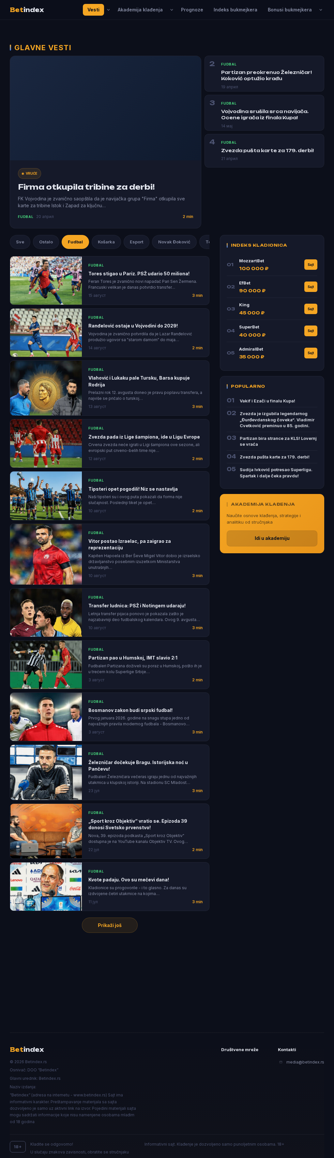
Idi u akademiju (272, 538)
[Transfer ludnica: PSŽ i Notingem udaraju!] (46, 612)
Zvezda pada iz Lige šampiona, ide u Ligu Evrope (144, 437)
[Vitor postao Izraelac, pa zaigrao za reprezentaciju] (46, 554)
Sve (20, 241)
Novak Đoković (174, 241)
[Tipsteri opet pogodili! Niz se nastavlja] (46, 495)
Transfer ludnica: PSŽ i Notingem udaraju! (137, 605)
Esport (136, 241)
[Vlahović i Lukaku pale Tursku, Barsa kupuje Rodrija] (46, 388)
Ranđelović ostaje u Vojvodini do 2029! (133, 325)
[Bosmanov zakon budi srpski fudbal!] (46, 717)
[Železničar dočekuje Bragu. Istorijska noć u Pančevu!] (46, 772)
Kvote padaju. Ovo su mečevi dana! (128, 879)
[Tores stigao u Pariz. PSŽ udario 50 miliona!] (46, 280)
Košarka (106, 241)
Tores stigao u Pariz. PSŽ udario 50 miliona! (139, 273)
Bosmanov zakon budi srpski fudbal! (130, 710)
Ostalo (46, 241)
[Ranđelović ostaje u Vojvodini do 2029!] (46, 333)
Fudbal (75, 241)
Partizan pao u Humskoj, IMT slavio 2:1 (132, 657)
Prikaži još (110, 925)
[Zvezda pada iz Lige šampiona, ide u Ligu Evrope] (46, 443)
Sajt (311, 265)
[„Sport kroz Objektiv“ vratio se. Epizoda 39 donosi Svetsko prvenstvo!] (46, 831)
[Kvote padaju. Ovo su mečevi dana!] (46, 886)
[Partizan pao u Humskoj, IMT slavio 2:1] (46, 665)
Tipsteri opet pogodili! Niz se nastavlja (133, 489)
